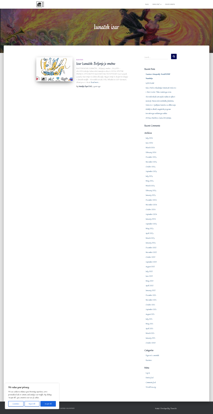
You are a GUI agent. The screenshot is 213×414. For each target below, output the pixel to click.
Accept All (48, 403)
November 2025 (151, 161)
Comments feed (151, 382)
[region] (32, 396)
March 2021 (150, 333)
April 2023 (149, 233)
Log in (148, 373)
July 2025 (149, 176)
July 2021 (149, 319)
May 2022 (149, 281)
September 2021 (151, 309)
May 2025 (149, 180)
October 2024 (150, 209)
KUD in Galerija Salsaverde (64, 408)
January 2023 (151, 242)
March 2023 (150, 238)
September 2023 (151, 223)
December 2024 (151, 200)
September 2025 (151, 171)
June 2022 (149, 276)
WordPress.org (151, 387)
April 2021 (149, 328)
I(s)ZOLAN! (150, 83)
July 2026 (149, 138)
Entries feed (149, 377)
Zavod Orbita (170, 4)
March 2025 (150, 185)
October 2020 (151, 342)
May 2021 (149, 323)
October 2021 (150, 304)
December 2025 (151, 157)
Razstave (79, 59)
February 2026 (151, 152)
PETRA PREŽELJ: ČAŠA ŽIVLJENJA (158, 118)
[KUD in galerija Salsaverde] (40, 4)
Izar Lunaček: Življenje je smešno (95, 63)
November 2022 (151, 252)
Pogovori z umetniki (152, 355)
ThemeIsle (173, 408)
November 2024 (151, 204)
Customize (15, 403)
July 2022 (149, 271)
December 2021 (151, 295)
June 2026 (149, 142)
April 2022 (149, 285)
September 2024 (151, 214)
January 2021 (150, 338)
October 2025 (150, 166)
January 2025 (151, 195)
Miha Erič (156, 4)
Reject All (32, 403)
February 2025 (151, 190)
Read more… (95, 82)
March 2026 (150, 147)
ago (96, 86)
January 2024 (151, 219)
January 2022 (151, 290)
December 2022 (151, 247)
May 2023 (149, 228)
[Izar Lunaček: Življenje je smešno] (54, 69)
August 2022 (150, 266)
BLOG (147, 4)
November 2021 (151, 300)
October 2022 (150, 257)
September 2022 (151, 262)
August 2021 (150, 314)
